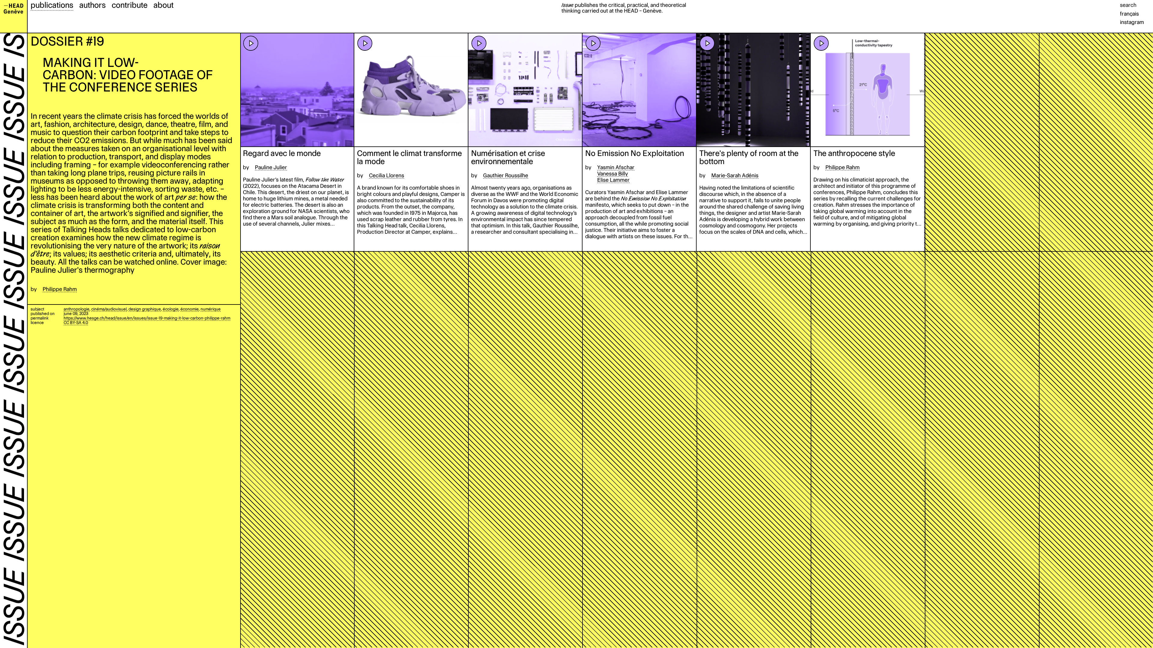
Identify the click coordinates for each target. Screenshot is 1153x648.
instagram (1132, 22)
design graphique (145, 309)
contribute (129, 5)
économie (189, 309)
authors (92, 5)
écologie (171, 309)
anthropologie (76, 309)
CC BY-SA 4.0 (76, 322)
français (1129, 13)
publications (52, 5)
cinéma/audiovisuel (109, 309)
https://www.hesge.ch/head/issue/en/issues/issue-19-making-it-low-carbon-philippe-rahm (147, 318)
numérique (211, 309)
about (163, 5)
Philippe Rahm (60, 289)
